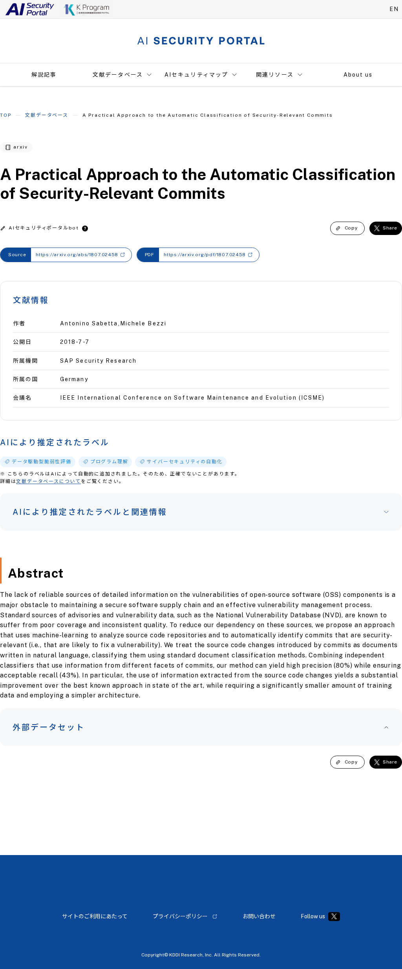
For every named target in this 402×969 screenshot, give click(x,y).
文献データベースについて (48, 481)
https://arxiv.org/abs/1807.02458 (77, 254)
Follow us (313, 916)
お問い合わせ (259, 916)
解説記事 (44, 75)
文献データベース (118, 75)
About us (358, 75)
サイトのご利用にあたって (95, 916)
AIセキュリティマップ (196, 75)
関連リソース (275, 75)
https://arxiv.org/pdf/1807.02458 (205, 254)
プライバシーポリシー (180, 916)
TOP (5, 115)
